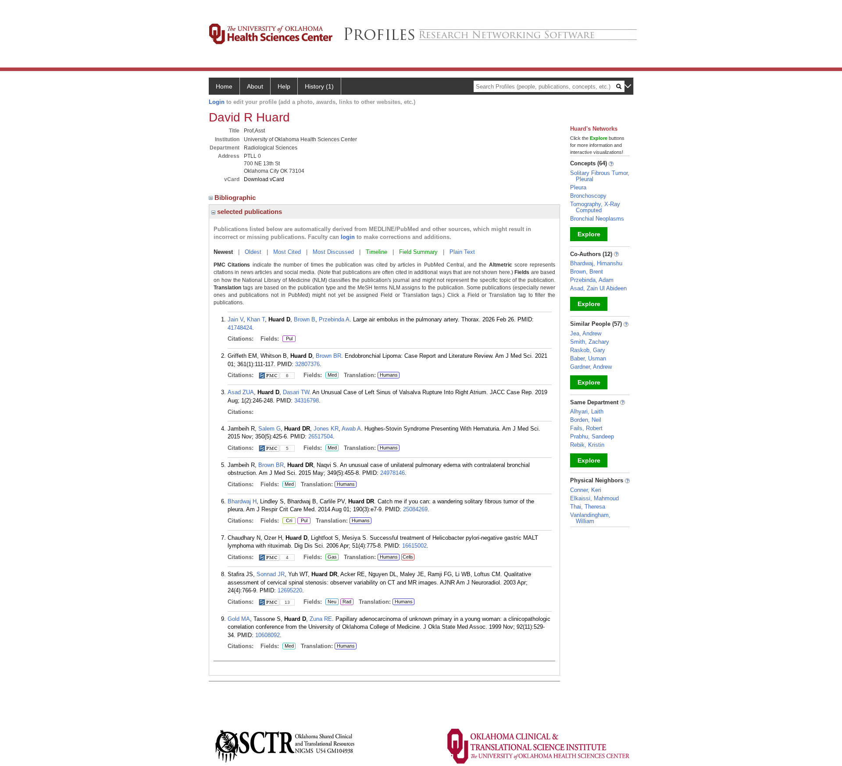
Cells (408, 556)
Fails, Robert (586, 428)
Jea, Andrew (585, 333)
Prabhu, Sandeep (592, 436)
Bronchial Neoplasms (597, 218)
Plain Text (462, 252)
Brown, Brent (586, 271)
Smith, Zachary (589, 341)
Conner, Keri (585, 490)
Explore (589, 234)
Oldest (253, 252)
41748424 (240, 327)
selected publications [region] (248, 211)
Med (331, 375)
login (348, 237)
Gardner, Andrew (591, 366)
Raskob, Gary (587, 350)
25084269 (415, 509)
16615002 (414, 545)
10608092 (267, 635)
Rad (345, 602)
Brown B (304, 319)
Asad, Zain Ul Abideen (598, 288)
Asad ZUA (241, 392)
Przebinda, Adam (592, 280)
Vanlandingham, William (590, 518)
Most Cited (287, 252)
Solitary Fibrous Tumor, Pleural (599, 176)
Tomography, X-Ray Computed (595, 207)
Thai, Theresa (587, 506)
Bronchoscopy (588, 195)
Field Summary (418, 252)
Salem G (269, 428)
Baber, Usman (588, 358)
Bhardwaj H (242, 501)
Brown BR (328, 356)
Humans (389, 375)
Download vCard (264, 179)
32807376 (307, 364)
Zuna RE (321, 619)
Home (224, 86)
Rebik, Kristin (587, 445)
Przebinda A (334, 319)
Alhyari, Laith (586, 411)
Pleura (578, 187)
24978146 (392, 473)
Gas (332, 557)
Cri (287, 521)
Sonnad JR (271, 574)
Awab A (351, 428)
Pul (287, 339)
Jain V (235, 319)
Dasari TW (296, 392)
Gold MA (239, 619)
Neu (330, 602)
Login (217, 102)
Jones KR (326, 428)
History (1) (319, 86)
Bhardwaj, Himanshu (596, 263)
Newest (223, 252)
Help (284, 86)
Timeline (376, 252)
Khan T (256, 319)
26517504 (320, 436)
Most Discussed (333, 252)
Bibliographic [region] (235, 197)
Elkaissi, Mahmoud (594, 498)
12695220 (290, 590)
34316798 (306, 400)
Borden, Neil (585, 420)
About (255, 86)
